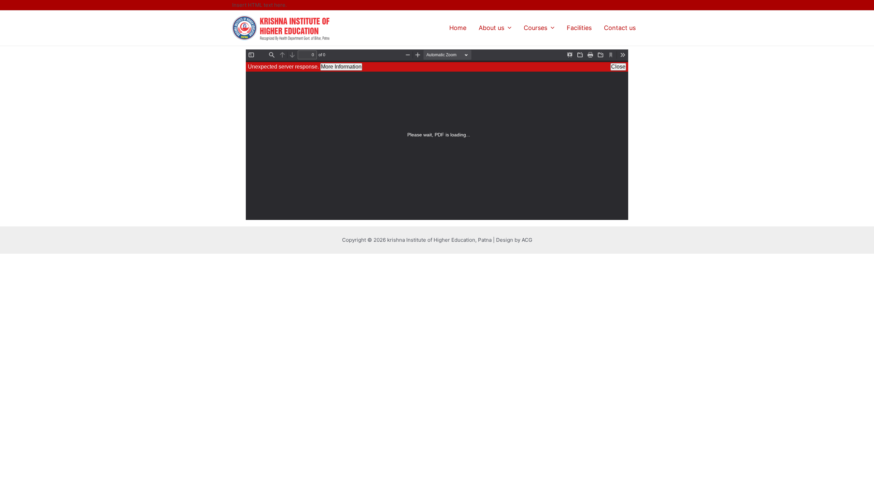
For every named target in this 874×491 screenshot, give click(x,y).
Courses (535, 28)
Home (457, 28)
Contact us (620, 28)
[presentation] (507, 28)
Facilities (579, 28)
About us (491, 28)
